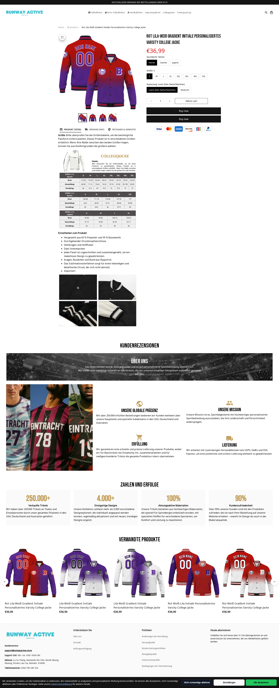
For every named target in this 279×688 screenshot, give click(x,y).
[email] (18, 650)
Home (61, 27)
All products (72, 27)
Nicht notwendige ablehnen (197, 682)
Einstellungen (229, 682)
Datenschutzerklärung (61, 684)
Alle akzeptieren (261, 682)
